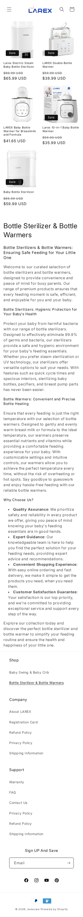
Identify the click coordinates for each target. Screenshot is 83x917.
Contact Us (18, 803)
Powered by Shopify (54, 909)
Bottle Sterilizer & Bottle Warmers (36, 683)
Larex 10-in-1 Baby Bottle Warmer (60, 129)
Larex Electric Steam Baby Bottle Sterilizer (18, 64)
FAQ (12, 792)
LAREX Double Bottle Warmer (57, 64)
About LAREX (20, 712)
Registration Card (23, 722)
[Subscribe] (68, 863)
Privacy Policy (20, 743)
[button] (9, 9)
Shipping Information (26, 753)
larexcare (33, 909)
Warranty (16, 782)
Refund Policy (20, 732)
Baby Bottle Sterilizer (18, 192)
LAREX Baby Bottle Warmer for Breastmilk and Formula (19, 131)
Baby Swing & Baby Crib (29, 672)
